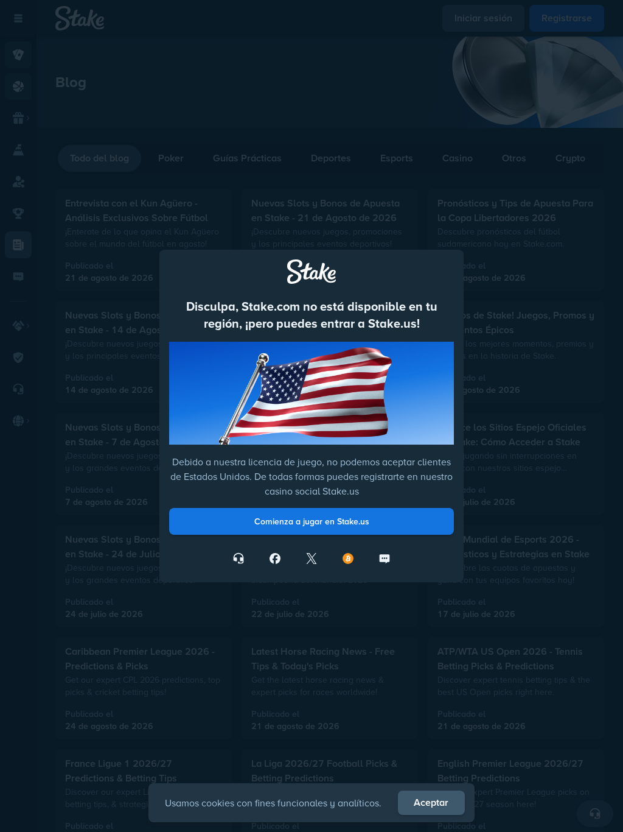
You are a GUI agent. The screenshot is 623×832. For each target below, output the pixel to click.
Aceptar (431, 802)
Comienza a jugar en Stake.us (311, 521)
